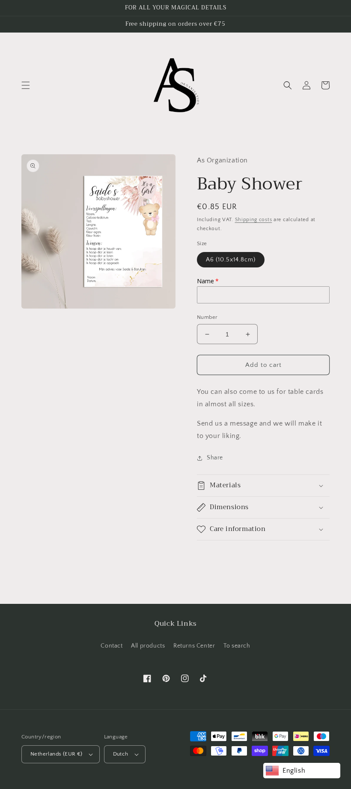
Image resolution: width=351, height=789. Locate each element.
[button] (25, 85)
